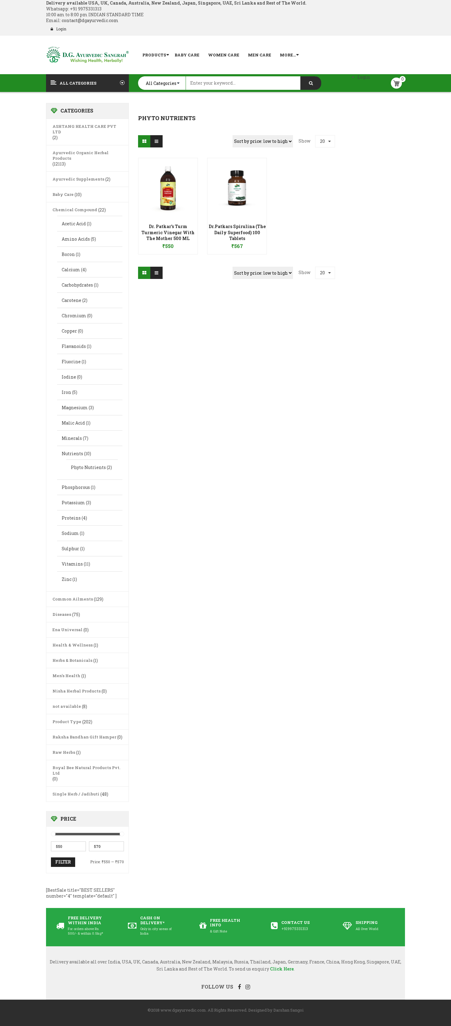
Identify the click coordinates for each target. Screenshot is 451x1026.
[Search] (310, 83)
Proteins (71, 518)
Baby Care (63, 194)
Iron (66, 392)
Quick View (168, 176)
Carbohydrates (77, 285)
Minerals (72, 438)
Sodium (70, 533)
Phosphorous (76, 487)
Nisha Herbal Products (76, 691)
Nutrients (72, 453)
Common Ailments (72, 599)
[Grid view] (144, 141)
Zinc (66, 579)
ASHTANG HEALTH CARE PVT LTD (84, 129)
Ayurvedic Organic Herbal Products (80, 155)
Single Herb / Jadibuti (75, 794)
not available (66, 706)
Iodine (69, 377)
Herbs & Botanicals (72, 660)
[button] (168, 237)
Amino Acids (76, 239)
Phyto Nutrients (88, 467)
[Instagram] (247, 986)
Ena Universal (67, 629)
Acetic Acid (74, 224)
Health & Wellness (72, 645)
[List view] (156, 141)
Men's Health (66, 675)
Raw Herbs (63, 752)
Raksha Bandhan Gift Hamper (84, 737)
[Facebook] (239, 986)
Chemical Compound (74, 209)
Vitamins (72, 564)
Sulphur (70, 548)
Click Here (282, 969)
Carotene (71, 300)
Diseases (61, 614)
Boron (68, 254)
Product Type (66, 721)
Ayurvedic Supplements (78, 179)
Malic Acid (73, 423)
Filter (63, 862)
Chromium (74, 315)
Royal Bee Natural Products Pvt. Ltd (86, 770)
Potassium (73, 502)
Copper (69, 331)
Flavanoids (74, 346)
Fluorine (71, 361)
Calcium (71, 270)
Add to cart (168, 243)
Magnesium (75, 407)
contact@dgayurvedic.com (89, 20)
